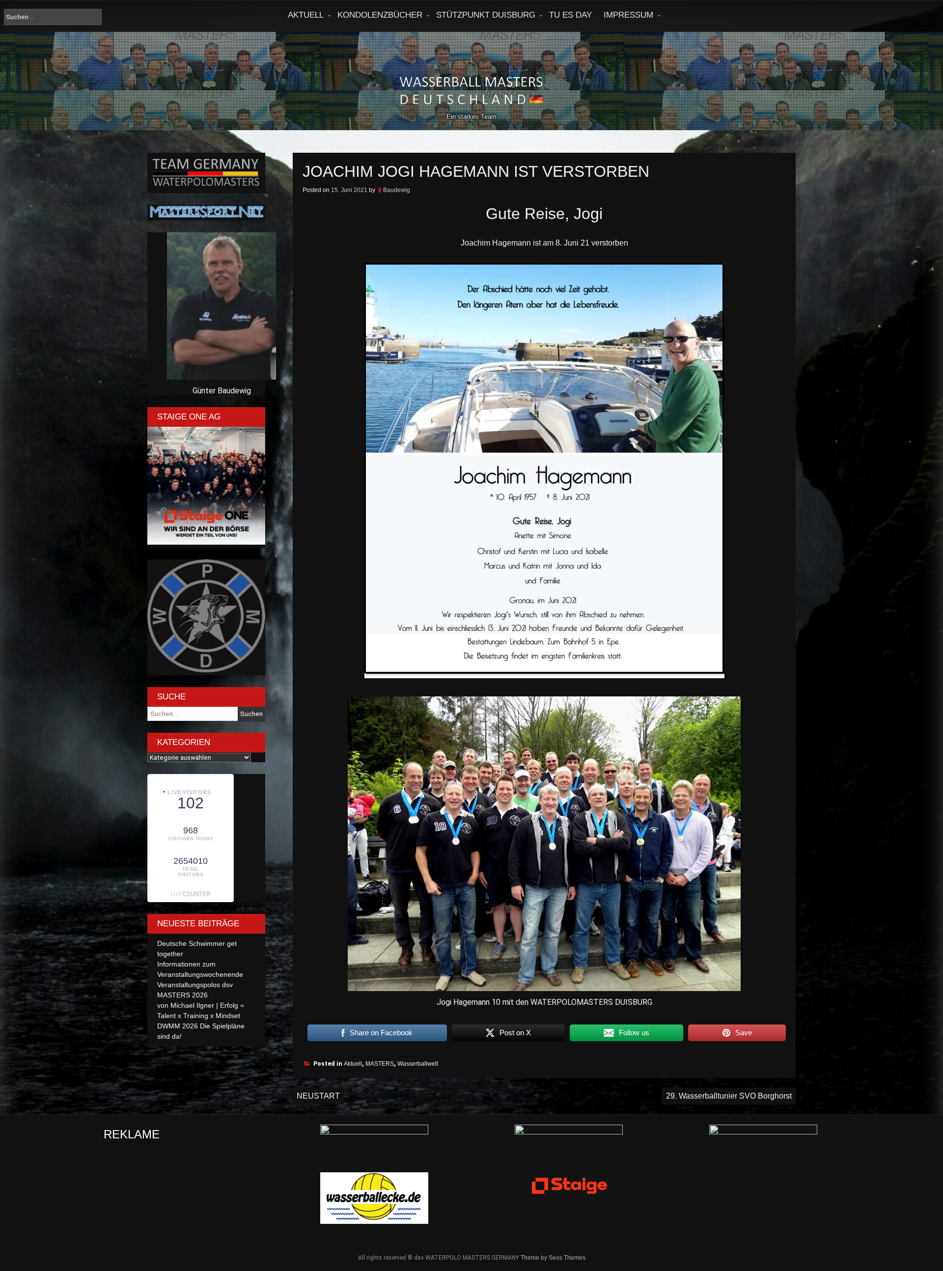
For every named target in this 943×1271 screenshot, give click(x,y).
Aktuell (306, 15)
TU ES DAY (570, 15)
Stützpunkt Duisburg (485, 15)
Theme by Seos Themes (553, 1257)
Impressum (628, 15)
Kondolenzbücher (379, 15)
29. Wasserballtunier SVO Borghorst (729, 1096)
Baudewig (396, 190)
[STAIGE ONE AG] (206, 542)
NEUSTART (318, 1096)
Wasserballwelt (417, 1063)
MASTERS (379, 1063)
